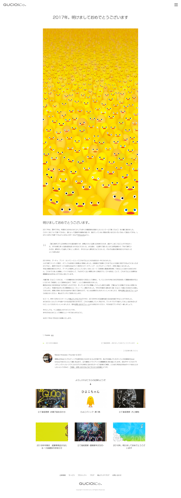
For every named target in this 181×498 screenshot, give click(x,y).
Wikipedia (81, 235)
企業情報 (63, 475)
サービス (72, 475)
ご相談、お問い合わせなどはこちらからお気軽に (86, 367)
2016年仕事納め (52, 343)
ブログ (92, 475)
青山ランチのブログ (76, 299)
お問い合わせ (116, 475)
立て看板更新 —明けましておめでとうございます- (118, 343)
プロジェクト (82, 475)
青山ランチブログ (103, 475)
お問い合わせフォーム (128, 290)
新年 (52, 335)
